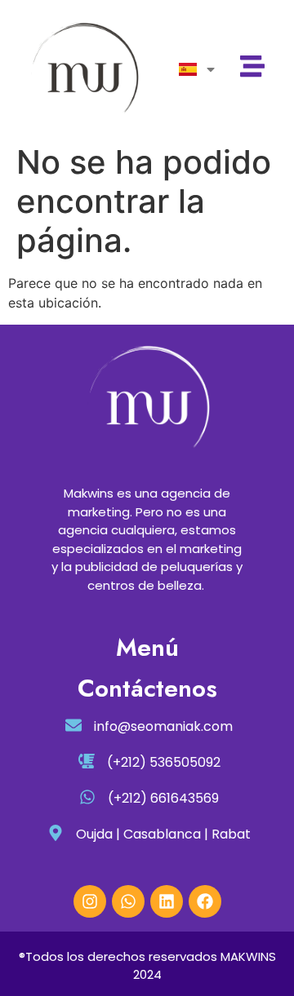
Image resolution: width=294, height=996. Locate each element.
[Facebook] (205, 901)
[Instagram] (90, 901)
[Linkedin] (166, 901)
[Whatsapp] (128, 901)
